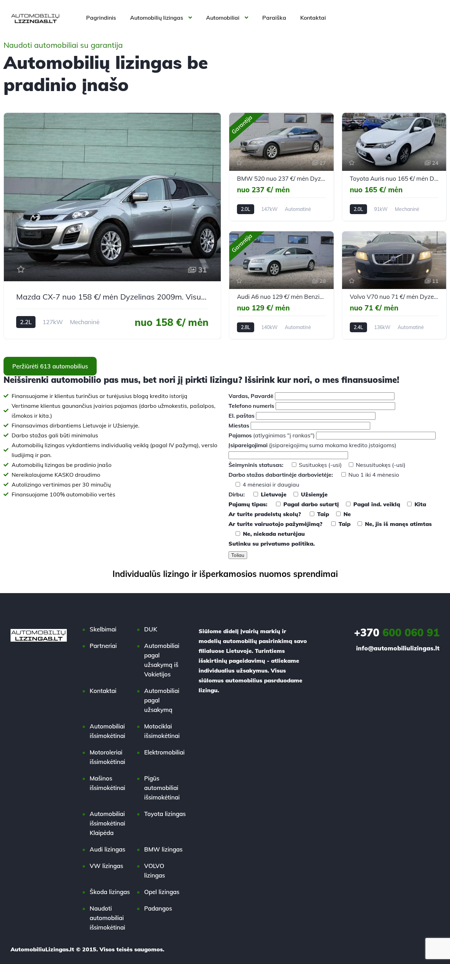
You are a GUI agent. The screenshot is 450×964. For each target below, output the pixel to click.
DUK (150, 629)
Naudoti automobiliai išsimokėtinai (107, 918)
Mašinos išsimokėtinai (107, 783)
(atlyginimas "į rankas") (272, 435)
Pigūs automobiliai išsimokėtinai (162, 788)
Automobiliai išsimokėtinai (107, 730)
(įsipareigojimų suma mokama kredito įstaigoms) (312, 445)
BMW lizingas (163, 849)
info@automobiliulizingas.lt (397, 648)
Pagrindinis (101, 17)
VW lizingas (106, 865)
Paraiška (274, 17)
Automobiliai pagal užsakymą (161, 700)
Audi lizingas (107, 849)
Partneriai (103, 645)
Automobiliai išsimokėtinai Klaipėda (107, 823)
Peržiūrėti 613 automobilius (50, 366)
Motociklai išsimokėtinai (162, 730)
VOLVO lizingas (154, 870)
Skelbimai (103, 629)
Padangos (158, 908)
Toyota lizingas (165, 813)
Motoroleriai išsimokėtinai (107, 756)
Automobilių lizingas (156, 17)
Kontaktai (313, 17)
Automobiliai (222, 17)
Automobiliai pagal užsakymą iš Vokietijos (161, 660)
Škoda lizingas (110, 891)
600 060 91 (396, 632)
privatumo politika (287, 543)
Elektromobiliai (164, 752)
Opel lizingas (161, 891)
